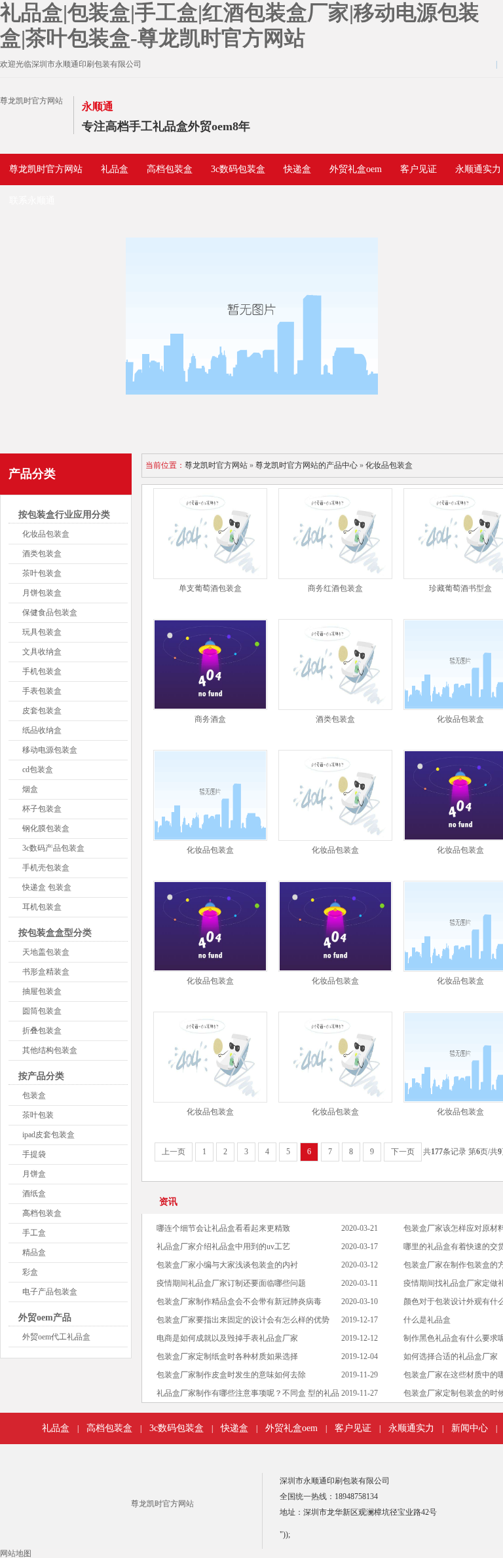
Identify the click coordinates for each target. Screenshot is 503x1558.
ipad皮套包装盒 (48, 1134)
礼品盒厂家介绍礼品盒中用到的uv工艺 (223, 1246)
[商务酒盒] (210, 664)
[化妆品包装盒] (210, 795)
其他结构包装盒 (49, 1050)
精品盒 (34, 1252)
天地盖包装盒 (45, 952)
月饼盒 (34, 1173)
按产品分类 (41, 1076)
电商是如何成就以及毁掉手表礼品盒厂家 (227, 1338)
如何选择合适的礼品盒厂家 (450, 1356)
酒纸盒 (34, 1193)
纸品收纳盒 (42, 730)
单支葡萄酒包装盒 (210, 588)
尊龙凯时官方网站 (31, 100)
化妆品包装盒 (45, 534)
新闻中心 (469, 1428)
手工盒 (34, 1232)
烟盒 (30, 789)
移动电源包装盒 (49, 749)
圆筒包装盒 (42, 1011)
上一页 (173, 1151)
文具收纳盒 (42, 651)
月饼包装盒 (42, 592)
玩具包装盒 (42, 632)
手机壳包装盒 (45, 867)
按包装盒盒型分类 (55, 933)
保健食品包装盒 (49, 612)
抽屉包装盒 (42, 991)
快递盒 (297, 169)
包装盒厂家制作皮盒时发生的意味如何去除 (231, 1374)
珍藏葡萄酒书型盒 (460, 588)
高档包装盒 (170, 169)
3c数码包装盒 (238, 169)
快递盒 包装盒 (46, 887)
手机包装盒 (42, 671)
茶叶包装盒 (42, 573)
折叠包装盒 (42, 1030)
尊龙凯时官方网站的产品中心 (306, 465)
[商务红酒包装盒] (335, 533)
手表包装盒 (42, 691)
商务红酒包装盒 (335, 588)
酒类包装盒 (42, 553)
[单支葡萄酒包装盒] (210, 533)
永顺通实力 (411, 1428)
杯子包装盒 (42, 808)
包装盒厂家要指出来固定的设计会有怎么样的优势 (243, 1319)
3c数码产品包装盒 (53, 848)
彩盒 (30, 1272)
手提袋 (34, 1154)
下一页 (403, 1151)
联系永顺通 (32, 200)
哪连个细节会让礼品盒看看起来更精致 (223, 1228)
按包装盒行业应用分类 (64, 515)
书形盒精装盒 (45, 971)
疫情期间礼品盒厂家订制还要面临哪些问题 (231, 1283)
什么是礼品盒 (427, 1319)
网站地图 (15, 1553)
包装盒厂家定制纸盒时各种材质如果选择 (227, 1356)
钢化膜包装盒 (45, 828)
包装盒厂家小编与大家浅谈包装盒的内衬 (227, 1264)
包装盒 (34, 1095)
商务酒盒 (210, 719)
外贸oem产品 (44, 1317)
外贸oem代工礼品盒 (56, 1336)
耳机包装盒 (42, 907)
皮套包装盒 (42, 710)
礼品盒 (114, 169)
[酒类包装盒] (335, 664)
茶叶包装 (38, 1115)
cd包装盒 (37, 769)
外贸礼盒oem (355, 169)
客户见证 (418, 169)
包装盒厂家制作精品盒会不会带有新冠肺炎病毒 (239, 1301)
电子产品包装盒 (49, 1291)
